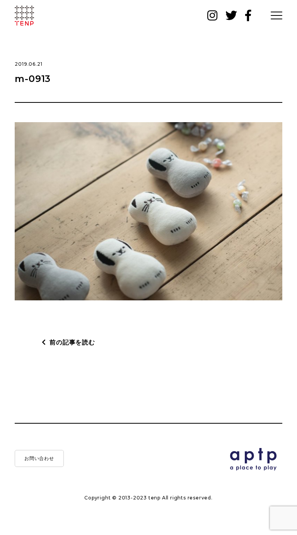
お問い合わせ (40, 458)
